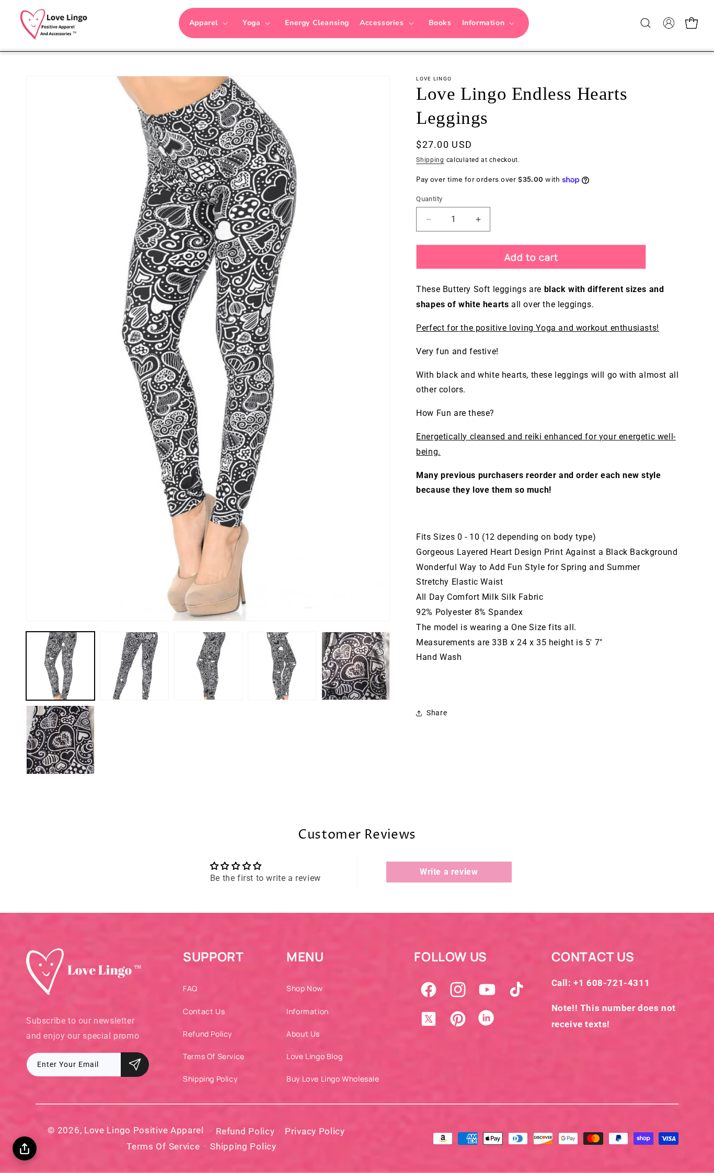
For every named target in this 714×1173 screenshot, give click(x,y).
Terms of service (163, 1146)
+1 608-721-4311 (611, 983)
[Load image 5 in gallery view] (355, 666)
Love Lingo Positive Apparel (144, 1130)
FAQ (190, 988)
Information (307, 1011)
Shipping (430, 160)
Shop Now (304, 988)
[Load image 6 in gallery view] (60, 739)
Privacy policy (315, 1131)
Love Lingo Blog (314, 1056)
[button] (210, 23)
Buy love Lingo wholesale (332, 1079)
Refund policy (245, 1131)
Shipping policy (243, 1146)
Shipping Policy (210, 1079)
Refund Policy (207, 1034)
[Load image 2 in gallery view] (134, 666)
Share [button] (437, 713)
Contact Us (204, 1011)
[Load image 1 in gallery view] (60, 666)
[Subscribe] (135, 1064)
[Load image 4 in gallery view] (282, 666)
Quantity (429, 199)
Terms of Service (214, 1056)
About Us (303, 1034)
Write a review (449, 872)
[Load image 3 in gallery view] (208, 666)
